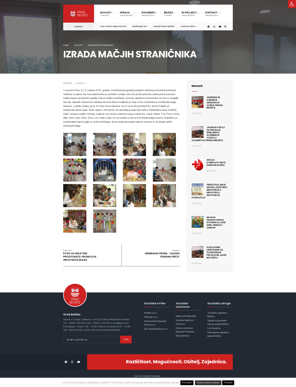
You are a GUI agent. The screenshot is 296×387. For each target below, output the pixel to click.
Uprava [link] (126, 14)
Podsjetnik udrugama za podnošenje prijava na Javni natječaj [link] (216, 252)
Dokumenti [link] (148, 14)
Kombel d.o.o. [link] (151, 312)
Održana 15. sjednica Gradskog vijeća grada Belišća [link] (215, 102)
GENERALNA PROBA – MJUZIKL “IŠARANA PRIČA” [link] (162, 253)
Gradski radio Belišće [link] (163, 26)
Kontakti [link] (211, 14)
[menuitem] (108, 13)
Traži (125, 339)
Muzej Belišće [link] (182, 335)
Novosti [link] (105, 14)
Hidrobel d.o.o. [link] (151, 316)
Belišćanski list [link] (139, 26)
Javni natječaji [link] (188, 26)
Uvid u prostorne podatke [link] (113, 26)
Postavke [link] (228, 382)
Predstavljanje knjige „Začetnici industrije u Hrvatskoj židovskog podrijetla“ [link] (209, 191)
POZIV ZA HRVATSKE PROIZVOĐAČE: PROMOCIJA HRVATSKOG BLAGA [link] (79, 255)
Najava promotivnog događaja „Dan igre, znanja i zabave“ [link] (216, 222)
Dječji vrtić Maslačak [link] (186, 316)
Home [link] (65, 45)
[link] (292, 4)
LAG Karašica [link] (214, 328)
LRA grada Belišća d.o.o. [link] (156, 328)
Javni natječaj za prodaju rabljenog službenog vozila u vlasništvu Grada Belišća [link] (208, 134)
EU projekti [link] (189, 14)
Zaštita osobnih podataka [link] (147, 376)
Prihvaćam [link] (187, 382)
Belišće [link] (168, 14)
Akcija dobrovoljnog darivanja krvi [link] (216, 162)
